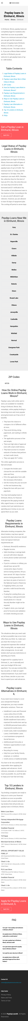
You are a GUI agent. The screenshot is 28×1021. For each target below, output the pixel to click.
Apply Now (6, 135)
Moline (14, 270)
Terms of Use (5, 1001)
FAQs (5, 115)
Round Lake (14, 298)
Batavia (14, 284)
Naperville (14, 241)
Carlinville (14, 319)
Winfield (14, 333)
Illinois (13, 20)
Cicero (14, 249)
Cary (14, 227)
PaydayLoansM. (12, 1014)
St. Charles (14, 234)
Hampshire (14, 326)
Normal (14, 340)
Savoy (14, 263)
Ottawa (14, 305)
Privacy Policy (6, 995)
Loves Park (14, 362)
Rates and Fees (6, 998)
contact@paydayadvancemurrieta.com (11, 982)
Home (7, 20)
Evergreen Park (14, 347)
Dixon (14, 291)
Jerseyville (14, 312)
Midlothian (14, 277)
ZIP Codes (7, 85)
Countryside (14, 355)
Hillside (14, 256)
